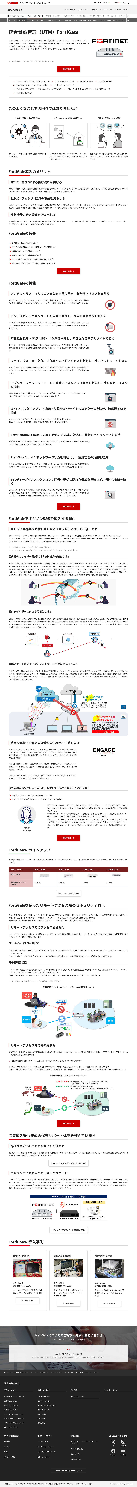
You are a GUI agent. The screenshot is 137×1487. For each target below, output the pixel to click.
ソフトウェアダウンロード (46, 1452)
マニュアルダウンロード (45, 1446)
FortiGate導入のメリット (65, 81)
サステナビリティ (77, 1454)
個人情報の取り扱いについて (55, 1484)
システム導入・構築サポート (96, 16)
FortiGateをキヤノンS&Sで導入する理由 (32, 85)
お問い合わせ (9, 1484)
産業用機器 (41, 1423)
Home (6, 1373)
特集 (5, 1452)
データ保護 (40, 20)
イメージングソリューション (14, 1414)
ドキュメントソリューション (14, 1423)
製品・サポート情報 (100, 3)
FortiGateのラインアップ (64, 85)
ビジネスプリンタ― (44, 1401)
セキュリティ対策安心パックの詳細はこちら (68, 1230)
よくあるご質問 (42, 1441)
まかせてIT (56, 16)
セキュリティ (21, 20)
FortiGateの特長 (86, 81)
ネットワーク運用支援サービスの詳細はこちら (68, 1163)
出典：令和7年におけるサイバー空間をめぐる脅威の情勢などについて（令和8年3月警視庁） (48, 1060)
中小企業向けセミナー (68, 16)
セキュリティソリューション (14, 1418)
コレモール (121, 16)
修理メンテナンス (43, 1457)
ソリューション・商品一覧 (35, 16)
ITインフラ (31, 20)
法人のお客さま (14, 9)
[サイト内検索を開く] (124, 2)
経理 (75, 20)
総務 (89, 20)
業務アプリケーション (113, 20)
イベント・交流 (9, 1457)
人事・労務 (82, 20)
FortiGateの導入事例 (25, 93)
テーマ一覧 (12, 20)
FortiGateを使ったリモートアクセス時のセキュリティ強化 (39, 89)
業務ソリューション (11, 1427)
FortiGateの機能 (105, 81)
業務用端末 (41, 1418)
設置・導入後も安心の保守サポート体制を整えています (89, 89)
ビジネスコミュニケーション (54, 20)
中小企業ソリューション (17, 16)
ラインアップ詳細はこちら (68, 893)
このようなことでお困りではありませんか (33, 81)
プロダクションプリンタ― (46, 1405)
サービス (7, 1446)
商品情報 (7, 1441)
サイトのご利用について (35, 1484)
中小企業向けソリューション (14, 1397)
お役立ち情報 (81, 16)
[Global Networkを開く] (128, 2)
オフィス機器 (41, 1414)
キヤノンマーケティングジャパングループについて (84, 1442)
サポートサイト (44, 1435)
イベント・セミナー (122, 10)
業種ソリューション (99, 20)
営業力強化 (68, 20)
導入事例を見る (28, 1300)
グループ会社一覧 (77, 1449)
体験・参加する (111, 16)
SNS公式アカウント (118, 1435)
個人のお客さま (11, 1435)
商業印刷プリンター (44, 1410)
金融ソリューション (11, 1401)
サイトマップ (20, 1484)
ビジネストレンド (106, 10)
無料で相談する (68, 69)
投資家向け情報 (76, 1459)
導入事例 (94, 10)
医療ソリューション (11, 1405)
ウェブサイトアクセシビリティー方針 (79, 1484)
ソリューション (69, 10)
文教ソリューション (11, 1410)
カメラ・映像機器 (43, 1397)
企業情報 (115, 3)
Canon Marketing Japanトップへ (68, 1470)
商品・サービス (83, 10)
